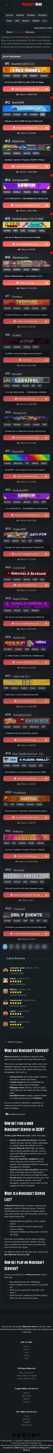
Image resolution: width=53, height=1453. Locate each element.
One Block (42, 15)
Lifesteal (35, 308)
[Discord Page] (24, 1435)
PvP (25, 114)
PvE (33, 386)
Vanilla (26, 308)
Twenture (20, 1017)
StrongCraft (21, 995)
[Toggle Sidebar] (6, 4)
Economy (44, 76)
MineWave (21, 984)
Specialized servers (17, 1095)
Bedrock (25, 21)
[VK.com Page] (38, 1435)
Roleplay (35, 269)
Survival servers (16, 1077)
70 (44, 946)
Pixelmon (31, 15)
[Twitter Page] (19, 1435)
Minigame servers (17, 1088)
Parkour (7, 153)
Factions (7, 76)
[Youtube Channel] (33, 1435)
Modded (35, 21)
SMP (17, 21)
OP (39, 386)
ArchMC (20, 973)
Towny (41, 231)
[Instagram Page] (28, 1435)
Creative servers (16, 1082)
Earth (23, 231)
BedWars (17, 347)
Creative (27, 424)
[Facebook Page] (14, 1435)
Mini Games (18, 463)
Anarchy (7, 882)
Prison (9, 21)
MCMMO (38, 541)
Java (44, 21)
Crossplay (33, 114)
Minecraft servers (30, 1327)
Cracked (7, 347)
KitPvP (35, 153)
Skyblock (20, 15)
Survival (9, 15)
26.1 (42, 114)
